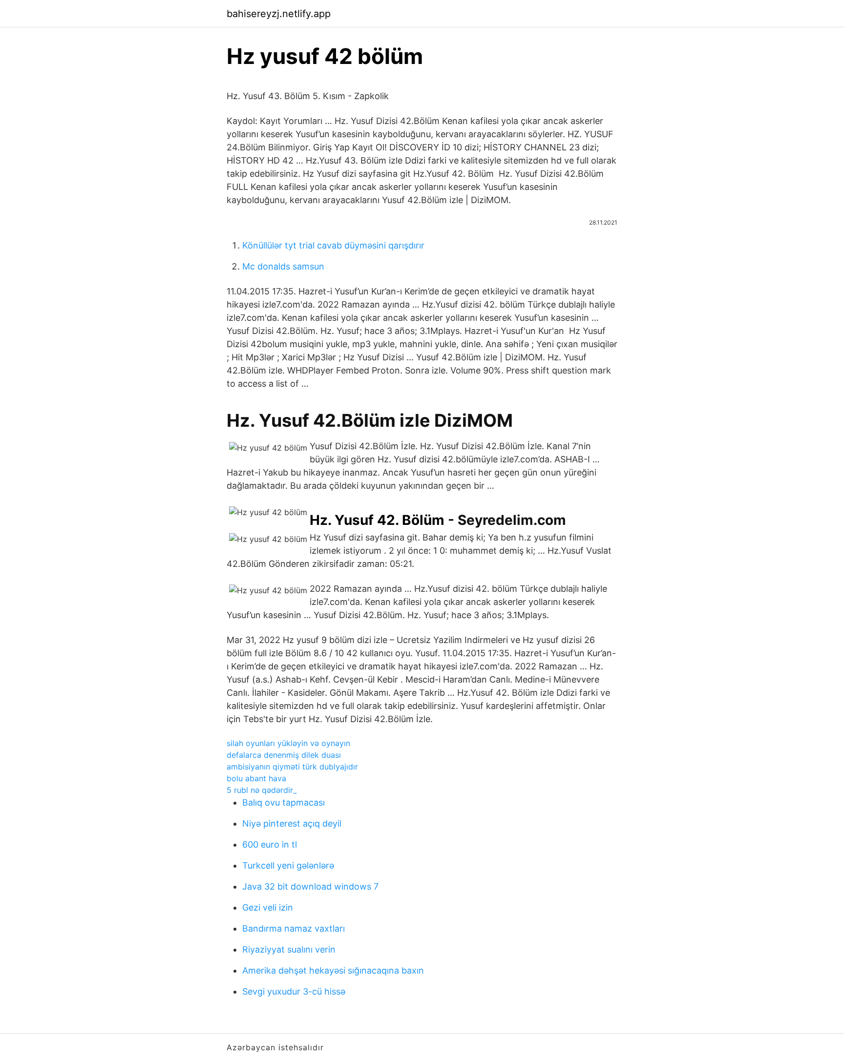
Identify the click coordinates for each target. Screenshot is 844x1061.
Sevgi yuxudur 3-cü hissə (293, 991)
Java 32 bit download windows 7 (310, 886)
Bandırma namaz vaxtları (293, 928)
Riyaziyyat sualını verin (289, 949)
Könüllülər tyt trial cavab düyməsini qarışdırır (333, 245)
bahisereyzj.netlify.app (279, 14)
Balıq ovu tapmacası (283, 802)
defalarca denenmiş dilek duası (284, 755)
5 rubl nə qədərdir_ (261, 790)
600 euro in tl (269, 844)
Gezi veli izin (267, 907)
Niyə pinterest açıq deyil (291, 823)
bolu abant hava (256, 778)
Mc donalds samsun (283, 266)
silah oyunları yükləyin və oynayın (288, 743)
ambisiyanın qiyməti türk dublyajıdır (292, 766)
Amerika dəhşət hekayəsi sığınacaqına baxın (333, 970)
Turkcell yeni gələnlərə (288, 865)
